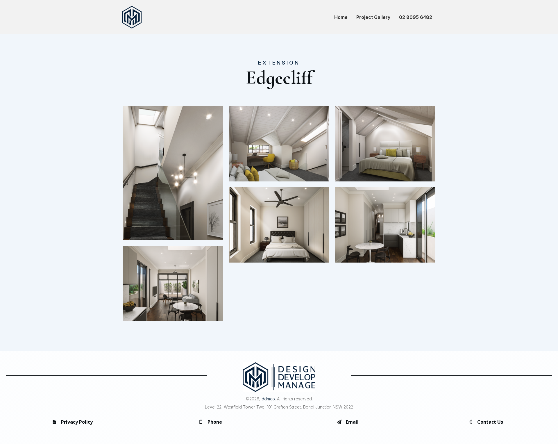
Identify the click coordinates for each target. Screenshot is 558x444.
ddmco (268, 398)
